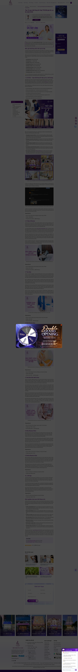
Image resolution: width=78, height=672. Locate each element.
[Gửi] (76, 670)
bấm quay (27, 336)
